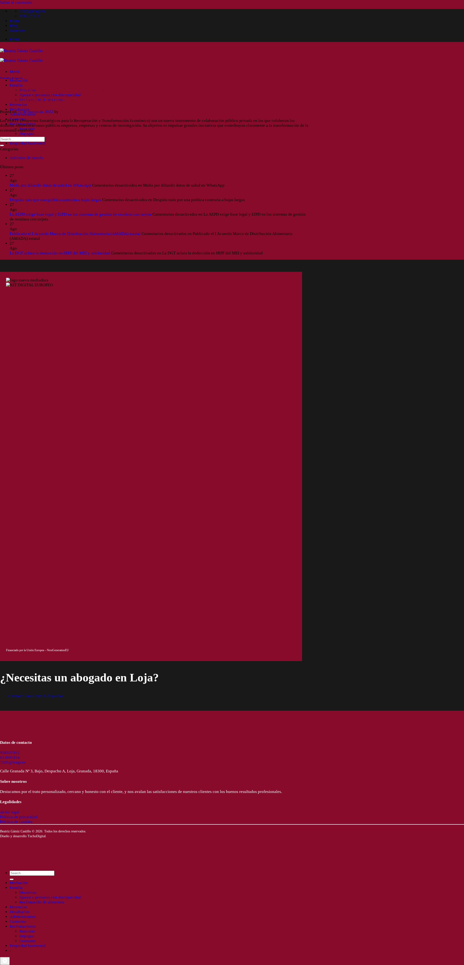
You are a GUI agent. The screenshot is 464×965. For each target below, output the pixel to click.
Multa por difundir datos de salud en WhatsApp (50, 185)
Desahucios (19, 912)
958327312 (10, 752)
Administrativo (23, 114)
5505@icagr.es (13, 762)
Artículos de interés (11, 77)
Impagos (26, 133)
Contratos (18, 921)
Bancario (27, 931)
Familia (16, 85)
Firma (15, 21)
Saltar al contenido (16, 2)
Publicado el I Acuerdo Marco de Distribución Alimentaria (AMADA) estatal (75, 233)
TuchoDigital (37, 836)
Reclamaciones (23, 926)
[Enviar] (2, 145)
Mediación (19, 80)
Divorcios (27, 892)
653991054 (10, 757)
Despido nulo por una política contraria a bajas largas (55, 199)
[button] (15, 71)
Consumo (27, 941)
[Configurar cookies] (5, 961)
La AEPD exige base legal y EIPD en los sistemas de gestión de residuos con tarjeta (81, 214)
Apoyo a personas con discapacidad (50, 897)
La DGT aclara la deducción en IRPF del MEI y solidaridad (60, 253)
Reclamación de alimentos (41, 902)
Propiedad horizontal (28, 143)
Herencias (18, 104)
